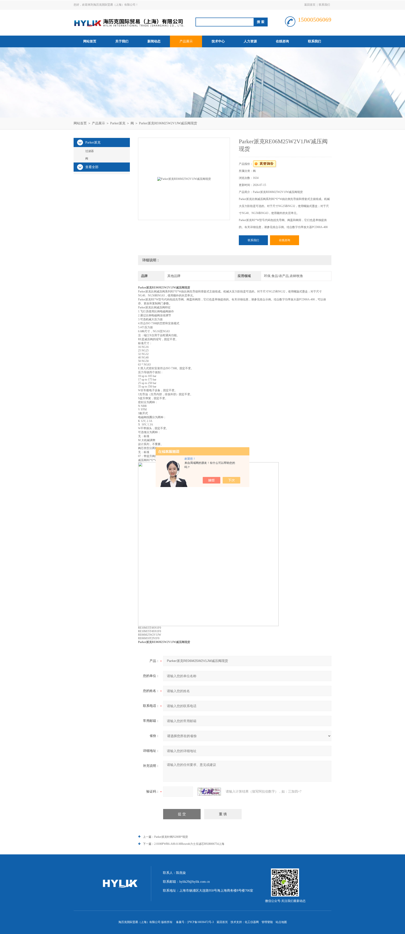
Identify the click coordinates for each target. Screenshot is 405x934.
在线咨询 (282, 41)
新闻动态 (154, 41)
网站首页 (89, 41)
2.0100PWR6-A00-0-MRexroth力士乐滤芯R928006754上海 (189, 843)
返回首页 (309, 4)
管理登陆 (267, 922)
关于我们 (121, 41)
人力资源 (250, 41)
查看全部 (91, 167)
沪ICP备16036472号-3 (200, 922)
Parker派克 (117, 123)
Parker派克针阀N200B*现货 (171, 836)
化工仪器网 (252, 922)
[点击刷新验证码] (209, 792)
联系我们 (324, 4)
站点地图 (281, 922)
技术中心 (218, 41)
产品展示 (186, 41)
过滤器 (89, 151)
